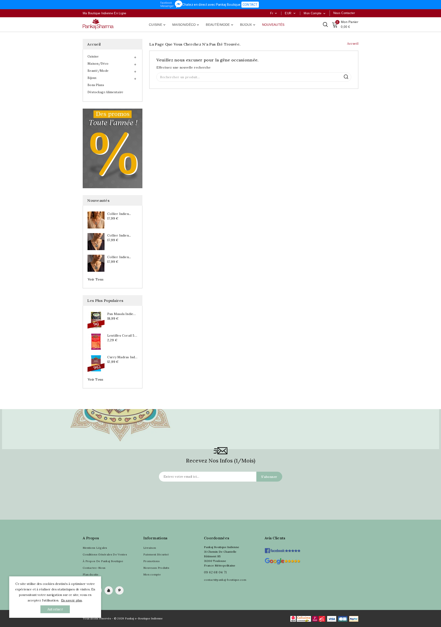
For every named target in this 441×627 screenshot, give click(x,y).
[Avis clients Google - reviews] (282, 560)
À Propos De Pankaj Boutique (103, 561)
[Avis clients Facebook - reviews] (282, 549)
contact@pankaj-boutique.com (225, 579)
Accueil (94, 44)
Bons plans (96, 85)
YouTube (109, 590)
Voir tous (96, 279)
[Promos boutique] (112, 148)
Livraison (149, 547)
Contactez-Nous (94, 567)
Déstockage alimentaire (105, 92)
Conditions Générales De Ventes (105, 554)
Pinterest (119, 590)
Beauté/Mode (220, 25)
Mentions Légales (95, 547)
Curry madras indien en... (122, 357)
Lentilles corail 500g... (122, 335)
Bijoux (248, 25)
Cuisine (157, 25)
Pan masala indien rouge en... (122, 314)
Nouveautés (273, 24)
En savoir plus (71, 600)
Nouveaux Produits (156, 567)
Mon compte (152, 574)
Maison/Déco (186, 25)
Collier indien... (119, 214)
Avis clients (275, 538)
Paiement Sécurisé (156, 554)
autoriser (55, 609)
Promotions (151, 561)
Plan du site (91, 574)
